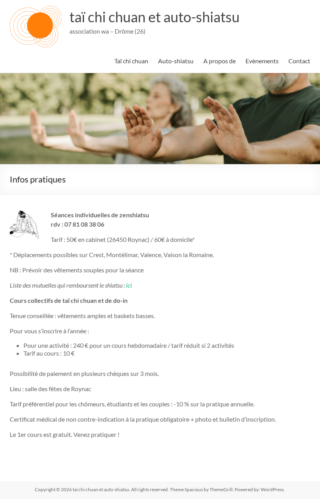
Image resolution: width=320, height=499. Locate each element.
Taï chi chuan (131, 60)
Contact (299, 60)
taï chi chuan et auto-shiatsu (154, 16)
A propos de (219, 60)
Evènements (262, 60)
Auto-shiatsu (176, 60)
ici (129, 285)
